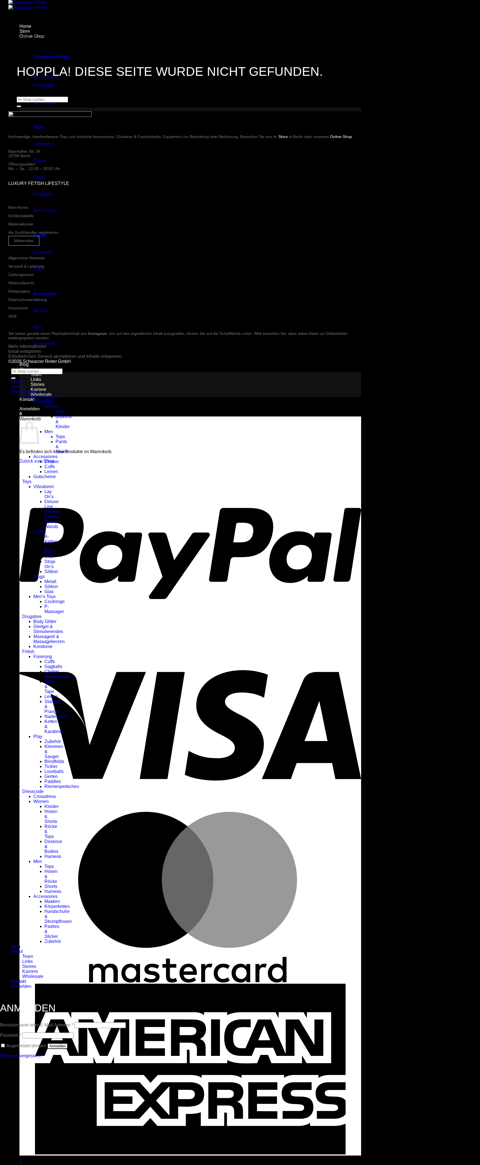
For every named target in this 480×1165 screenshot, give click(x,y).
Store (283, 136)
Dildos (39, 160)
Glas (49, 556)
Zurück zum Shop (36, 461)
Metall (50, 581)
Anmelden (57, 1046)
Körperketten (57, 906)
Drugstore (43, 194)
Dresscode (33, 791)
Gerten (51, 776)
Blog (24, 364)
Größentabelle (21, 216)
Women (41, 310)
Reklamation (19, 291)
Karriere (38, 389)
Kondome (42, 646)
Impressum (18, 308)
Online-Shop (341, 136)
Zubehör (52, 741)
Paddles (52, 781)
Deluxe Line (51, 504)
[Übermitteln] (19, 106)
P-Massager (54, 609)
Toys (26, 481)
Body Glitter (44, 621)
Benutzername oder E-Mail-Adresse (36, 1025)
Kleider (51, 806)
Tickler (51, 766)
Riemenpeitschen (61, 786)
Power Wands (51, 524)
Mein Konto (18, 207)
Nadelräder (55, 716)
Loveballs (54, 771)
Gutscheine (44, 476)
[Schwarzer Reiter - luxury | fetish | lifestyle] (27, 5)
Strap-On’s (50, 564)
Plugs (39, 177)
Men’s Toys (44, 596)
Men (37, 327)
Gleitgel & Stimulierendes (48, 629)
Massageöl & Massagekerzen (49, 639)
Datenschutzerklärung (27, 299)
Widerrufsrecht (21, 283)
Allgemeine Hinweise (26, 258)
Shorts (50, 886)
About (17, 951)
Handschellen (58, 676)
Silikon (51, 571)
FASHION (43, 85)
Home (17, 381)
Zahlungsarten (21, 274)
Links (36, 379)
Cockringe (54, 601)
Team (36, 374)
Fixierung (42, 252)
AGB (12, 316)
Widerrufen (24, 240)
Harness (52, 856)
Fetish (28, 651)
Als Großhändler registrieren (33, 232)
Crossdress (44, 796)
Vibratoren (43, 144)
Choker (51, 461)
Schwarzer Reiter (39, 396)
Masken (52, 901)
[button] (29, 408)
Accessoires (45, 456)
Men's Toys (44, 210)
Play (37, 269)
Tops (60, 411)
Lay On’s (49, 494)
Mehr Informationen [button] (27, 346)
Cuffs (49, 466)
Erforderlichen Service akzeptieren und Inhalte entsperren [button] (65, 356)
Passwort (10, 1035)
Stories (37, 384)
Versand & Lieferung (26, 266)
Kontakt (26, 399)
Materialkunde (20, 224)
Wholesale (32, 976)
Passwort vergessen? (21, 1055)
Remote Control (52, 514)
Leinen (51, 471)
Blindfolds (54, 761)
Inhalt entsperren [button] (24, 351)
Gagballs (53, 666)
